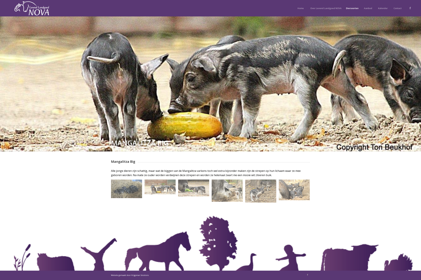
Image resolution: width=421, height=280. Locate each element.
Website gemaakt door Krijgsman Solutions (130, 275)
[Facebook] (410, 8)
